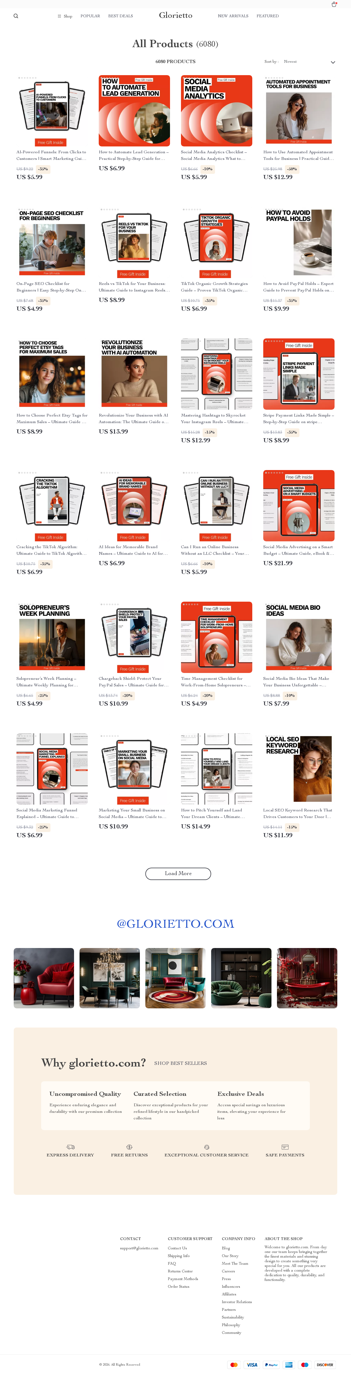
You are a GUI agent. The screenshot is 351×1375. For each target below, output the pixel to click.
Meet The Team (235, 1264)
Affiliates (229, 1295)
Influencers (231, 1287)
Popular (90, 16)
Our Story (230, 1256)
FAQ (172, 1264)
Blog (226, 1248)
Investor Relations (237, 1302)
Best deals (120, 16)
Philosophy (231, 1325)
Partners (229, 1310)
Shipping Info (179, 1256)
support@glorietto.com (139, 1248)
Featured (268, 16)
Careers (228, 1272)
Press (226, 1279)
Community (231, 1333)
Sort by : (272, 62)
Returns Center (180, 1272)
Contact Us (177, 1248)
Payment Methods (183, 1279)
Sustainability (233, 1318)
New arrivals (233, 16)
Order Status (178, 1287)
